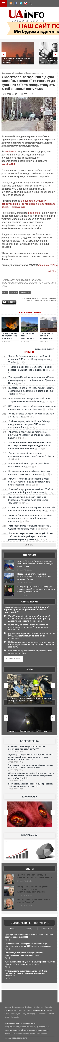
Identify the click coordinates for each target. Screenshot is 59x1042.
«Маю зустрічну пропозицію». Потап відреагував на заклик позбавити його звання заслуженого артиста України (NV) (31, 775)
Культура (12, 1010)
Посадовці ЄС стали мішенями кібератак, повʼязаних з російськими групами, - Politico (34, 576)
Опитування (29, 601)
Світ (6, 1010)
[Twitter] (20, 3)
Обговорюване (21, 923)
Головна (8, 1007)
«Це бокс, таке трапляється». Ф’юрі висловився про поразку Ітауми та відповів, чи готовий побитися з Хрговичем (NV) (30, 757)
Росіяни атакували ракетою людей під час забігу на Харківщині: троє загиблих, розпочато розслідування (30, 536)
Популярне (41, 923)
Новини (29, 352)
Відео (18, 1014)
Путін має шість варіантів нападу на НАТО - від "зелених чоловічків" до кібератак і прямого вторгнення (26, 973)
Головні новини (18, 1007)
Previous (3, 54)
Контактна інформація (20, 1033)
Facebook (43, 265)
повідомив (11, 151)
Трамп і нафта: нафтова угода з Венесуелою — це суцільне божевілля (34, 876)
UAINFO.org (8, 163)
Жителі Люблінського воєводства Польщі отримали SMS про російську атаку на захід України (30, 359)
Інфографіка (29, 835)
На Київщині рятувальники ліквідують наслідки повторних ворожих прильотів (29, 699)
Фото (29, 669)
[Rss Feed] (10, 3)
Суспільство (38, 1007)
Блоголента (42, 1014)
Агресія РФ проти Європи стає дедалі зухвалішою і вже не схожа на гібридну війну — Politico (35, 563)
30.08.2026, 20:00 (15, 751)
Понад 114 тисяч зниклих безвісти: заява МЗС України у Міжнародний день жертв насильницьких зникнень (29, 445)
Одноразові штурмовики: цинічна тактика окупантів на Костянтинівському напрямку (32, 889)
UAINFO (52, 270)
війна (4, 292)
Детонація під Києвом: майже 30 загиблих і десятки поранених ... (16, 60)
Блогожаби (29, 796)
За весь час (46, 929)
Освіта (33, 1010)
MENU (3, 3)
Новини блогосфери (34, 73)
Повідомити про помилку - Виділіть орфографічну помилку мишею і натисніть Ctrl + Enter (29, 283)
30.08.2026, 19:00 (15, 789)
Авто (39, 1010)
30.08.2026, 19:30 (15, 770)
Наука (20, 1010)
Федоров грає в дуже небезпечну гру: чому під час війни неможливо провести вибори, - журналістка (36, 589)
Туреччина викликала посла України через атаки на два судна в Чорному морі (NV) (30, 766)
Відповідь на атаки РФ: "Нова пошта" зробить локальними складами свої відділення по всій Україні (31, 391)
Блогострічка (29, 741)
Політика (28, 1007)
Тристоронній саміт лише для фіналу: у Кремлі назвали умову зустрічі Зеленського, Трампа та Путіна (32, 380)
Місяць (29, 929)
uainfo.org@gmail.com (38, 1033)
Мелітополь (25, 292)
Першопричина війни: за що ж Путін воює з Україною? (33, 900)
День (12, 929)
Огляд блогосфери (29, 1014)
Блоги (29, 868)
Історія (26, 1010)
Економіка (48, 1007)
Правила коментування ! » (45, 349)
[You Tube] (25, 3)
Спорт (7, 1014)
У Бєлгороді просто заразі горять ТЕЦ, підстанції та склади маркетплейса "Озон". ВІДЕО (29, 435)
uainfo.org (32, 1027)
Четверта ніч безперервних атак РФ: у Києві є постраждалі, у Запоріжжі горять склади (28, 732)
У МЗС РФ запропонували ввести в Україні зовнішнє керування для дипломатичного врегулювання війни (29, 482)
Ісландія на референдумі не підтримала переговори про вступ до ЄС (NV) (26, 747)
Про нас (8, 1033)
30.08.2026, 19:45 (15, 762)
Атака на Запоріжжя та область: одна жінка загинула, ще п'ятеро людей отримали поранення (30, 518)
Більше (29, 545)
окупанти (13, 292)
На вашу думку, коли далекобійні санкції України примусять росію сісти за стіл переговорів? (26, 609)
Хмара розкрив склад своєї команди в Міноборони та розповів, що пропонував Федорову (28, 500)
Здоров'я (48, 1010)
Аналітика (29, 555)
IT (43, 1010)
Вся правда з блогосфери (12, 73)
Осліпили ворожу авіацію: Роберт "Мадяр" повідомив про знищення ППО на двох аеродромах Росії (29, 424)
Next (56, 54)
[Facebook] (15, 3)
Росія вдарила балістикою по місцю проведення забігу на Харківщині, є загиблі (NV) (30, 785)
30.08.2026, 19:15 (15, 781)
